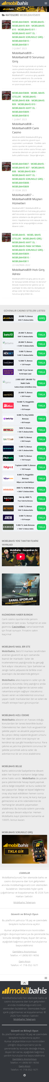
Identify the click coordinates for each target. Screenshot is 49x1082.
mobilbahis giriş (32, 238)
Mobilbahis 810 (26, 104)
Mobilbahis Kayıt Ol (23, 33)
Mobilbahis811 (20, 44)
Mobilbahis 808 (21, 100)
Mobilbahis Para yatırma (26, 246)
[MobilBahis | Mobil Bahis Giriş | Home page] (19, 3)
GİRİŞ (42, 318)
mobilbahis (37, 21)
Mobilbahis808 (20, 92)
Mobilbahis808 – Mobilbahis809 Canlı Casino (25, 128)
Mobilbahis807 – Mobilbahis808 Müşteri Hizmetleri (27, 199)
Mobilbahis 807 (21, 167)
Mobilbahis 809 (21, 25)
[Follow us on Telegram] (24, 1075)
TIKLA (41, 334)
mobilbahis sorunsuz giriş (27, 37)
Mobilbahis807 (20, 163)
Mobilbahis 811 (26, 29)
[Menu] (46, 3)
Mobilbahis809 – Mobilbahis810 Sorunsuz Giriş (28, 57)
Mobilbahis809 (20, 21)
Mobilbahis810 (20, 40)
